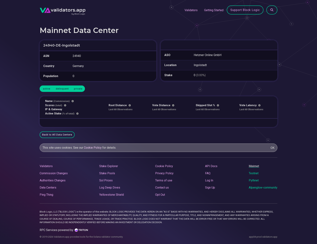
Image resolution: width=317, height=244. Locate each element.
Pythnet (254, 180)
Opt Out (160, 194)
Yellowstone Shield (111, 194)
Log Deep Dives (109, 187)
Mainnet (254, 166)
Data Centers (48, 187)
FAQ (207, 173)
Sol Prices (106, 180)
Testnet (253, 173)
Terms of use (163, 180)
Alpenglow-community (263, 187)
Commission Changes (54, 173)
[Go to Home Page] (62, 10)
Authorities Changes (52, 180)
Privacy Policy (164, 173)
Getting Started (213, 10)
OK (272, 148)
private (78, 88)
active (46, 88)
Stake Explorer (108, 166)
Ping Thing (46, 194)
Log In (209, 180)
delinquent (62, 88)
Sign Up (210, 187)
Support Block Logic (245, 10)
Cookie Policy (93, 147)
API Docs (211, 166)
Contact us (162, 187)
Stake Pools (107, 173)
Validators (191, 10)
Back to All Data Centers (57, 134)
